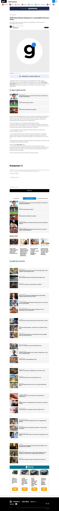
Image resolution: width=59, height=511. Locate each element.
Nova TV (11, 502)
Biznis (44, 4)
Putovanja (31, 4)
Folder (12, 504)
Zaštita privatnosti (42, 507)
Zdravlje (38, 4)
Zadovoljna (25, 502)
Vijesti (12, 4)
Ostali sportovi (12, 1)
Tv (55, 4)
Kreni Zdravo (16, 504)
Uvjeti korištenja (36, 507)
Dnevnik (16, 502)
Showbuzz (33, 502)
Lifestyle (25, 4)
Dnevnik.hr (6, 4)
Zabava (50, 4)
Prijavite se (29, 190)
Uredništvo (23, 507)
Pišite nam (19, 507)
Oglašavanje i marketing (29, 507)
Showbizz (18, 4)
